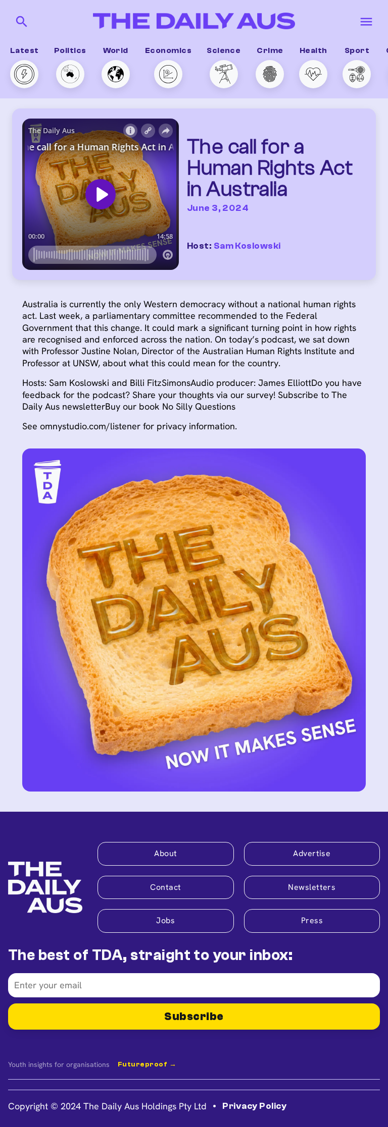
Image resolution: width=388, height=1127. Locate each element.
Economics (168, 50)
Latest (24, 50)
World (115, 50)
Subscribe (193, 1016)
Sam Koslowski (247, 246)
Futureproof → (147, 1064)
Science (223, 50)
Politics (70, 50)
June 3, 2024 (218, 208)
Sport (357, 50)
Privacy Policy (254, 1106)
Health (313, 50)
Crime (270, 50)
